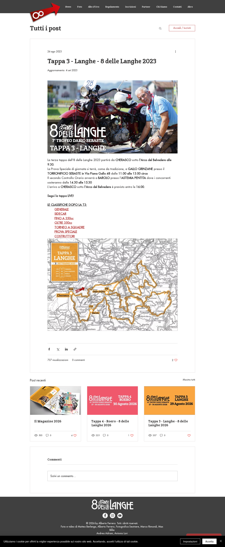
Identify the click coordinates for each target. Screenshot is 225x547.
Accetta (209, 541)
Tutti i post (45, 28)
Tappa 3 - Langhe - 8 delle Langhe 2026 (168, 423)
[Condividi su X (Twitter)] (57, 349)
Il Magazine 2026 (47, 421)
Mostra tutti (189, 379)
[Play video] (112, 116)
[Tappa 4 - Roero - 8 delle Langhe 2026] (112, 400)
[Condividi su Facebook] (49, 349)
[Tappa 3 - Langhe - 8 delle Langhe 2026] (169, 400)
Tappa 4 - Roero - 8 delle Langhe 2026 (110, 423)
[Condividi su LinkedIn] (66, 349)
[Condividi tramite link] (75, 349)
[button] (160, 28)
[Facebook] (105, 515)
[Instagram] (112, 515)
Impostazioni (190, 541)
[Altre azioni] (175, 51)
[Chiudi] (221, 541)
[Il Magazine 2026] (55, 400)
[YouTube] (120, 515)
